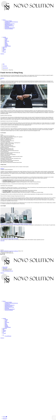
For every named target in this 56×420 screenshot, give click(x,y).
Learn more (2, 240)
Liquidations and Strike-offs (9, 23)
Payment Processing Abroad (10, 27)
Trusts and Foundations (9, 28)
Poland (6, 324)
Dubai (6, 40)
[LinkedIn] (1, 254)
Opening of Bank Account (9, 25)
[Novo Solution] (28, 10)
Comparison (5, 46)
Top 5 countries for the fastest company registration (9, 238)
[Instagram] (4, 254)
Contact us (2, 53)
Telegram (4, 416)
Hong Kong (7, 41)
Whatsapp (4, 418)
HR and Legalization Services (8, 270)
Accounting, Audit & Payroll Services (11, 21)
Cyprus (6, 39)
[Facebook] (2, 254)
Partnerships (7, 26)
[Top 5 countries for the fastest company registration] (12, 237)
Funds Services (7, 22)
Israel (6, 42)
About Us (4, 48)
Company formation (8, 20)
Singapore (6, 326)
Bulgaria (6, 38)
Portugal (6, 325)
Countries (4, 37)
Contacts (4, 49)
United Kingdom (8, 327)
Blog (3, 47)
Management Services (8, 24)
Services (4, 19)
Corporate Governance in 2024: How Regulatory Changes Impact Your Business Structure (16, 223)
